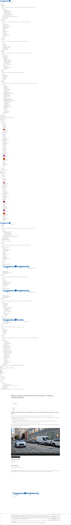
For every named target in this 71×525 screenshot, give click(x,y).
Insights (4, 5)
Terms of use (14, 482)
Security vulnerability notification (17, 512)
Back (5, 10)
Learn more (3, 8)
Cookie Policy (43, 522)
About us (4, 81)
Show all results (2, 379)
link (2, 5)
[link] (7, 2)
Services (4, 39)
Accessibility (14, 483)
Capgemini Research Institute (5, 239)
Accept (54, 515)
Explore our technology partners (5, 264)
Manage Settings (54, 517)
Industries (4, 20)
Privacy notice (15, 511)
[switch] (7, 117)
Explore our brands (4, 262)
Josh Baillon (37, 417)
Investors (14, 481)
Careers (4, 51)
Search (1, 372)
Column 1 (14, 499)
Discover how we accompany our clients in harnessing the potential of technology (12, 365)
